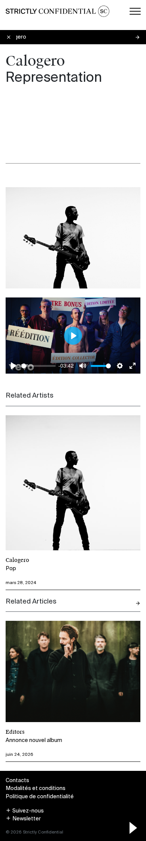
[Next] (137, 603)
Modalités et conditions (36, 788)
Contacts (17, 780)
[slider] (38, 365)
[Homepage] (57, 11)
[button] (25, 810)
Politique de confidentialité (40, 796)
